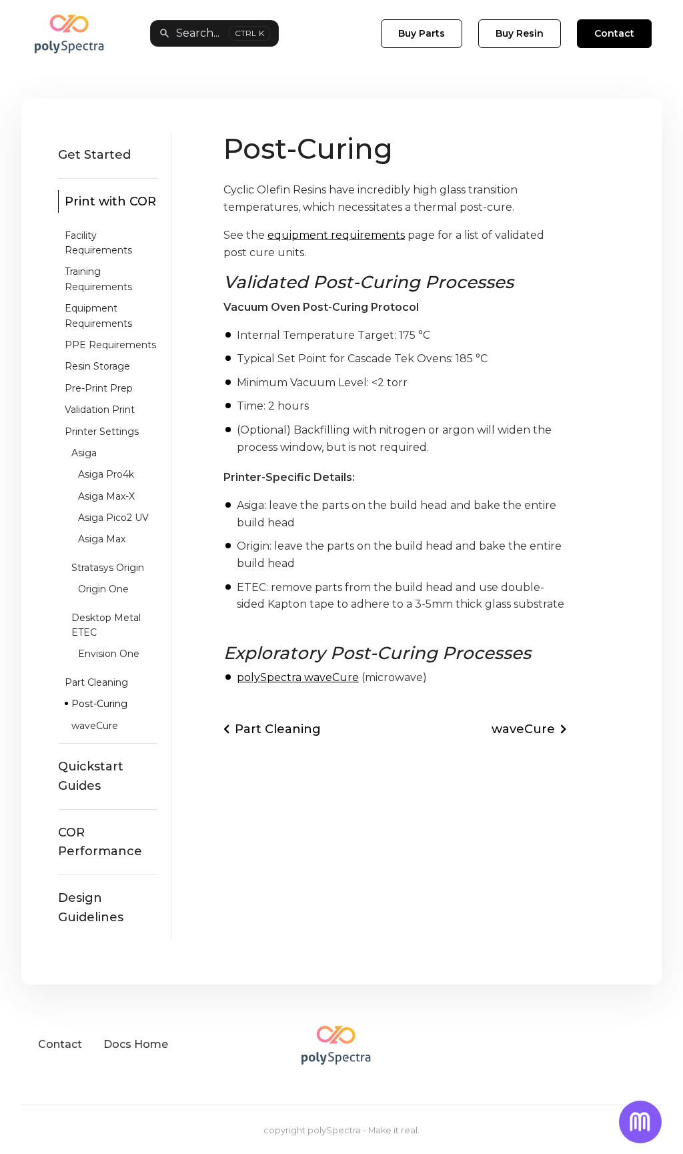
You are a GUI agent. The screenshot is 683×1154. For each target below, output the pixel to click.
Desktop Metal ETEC (106, 625)
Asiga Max (101, 539)
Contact (614, 33)
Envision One (108, 654)
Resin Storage (97, 366)
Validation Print (100, 410)
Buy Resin (520, 33)
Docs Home (135, 1044)
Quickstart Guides (90, 776)
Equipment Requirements (98, 315)
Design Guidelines (90, 908)
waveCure (94, 726)
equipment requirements (336, 235)
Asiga (84, 453)
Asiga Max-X (106, 496)
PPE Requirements (110, 345)
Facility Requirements (98, 242)
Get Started (94, 154)
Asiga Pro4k (106, 474)
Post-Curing (99, 704)
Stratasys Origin (107, 568)
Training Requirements (98, 278)
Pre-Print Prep (99, 388)
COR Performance (100, 842)
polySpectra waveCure (298, 677)
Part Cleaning (96, 682)
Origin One (103, 589)
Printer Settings (102, 432)
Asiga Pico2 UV (113, 518)
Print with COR (110, 201)
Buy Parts (421, 33)
